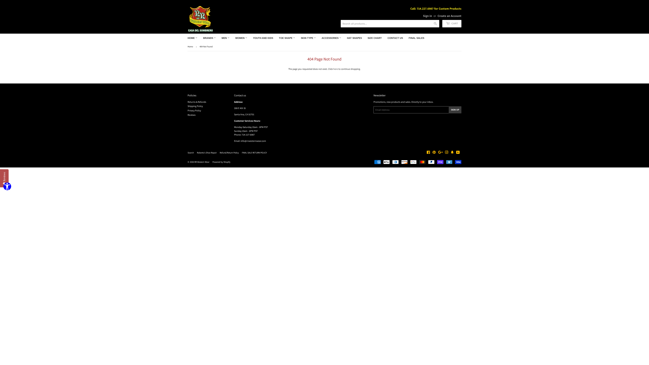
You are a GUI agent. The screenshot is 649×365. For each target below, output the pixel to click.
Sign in (427, 16)
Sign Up (455, 110)
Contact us (395, 38)
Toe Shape (286, 38)
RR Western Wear (201, 162)
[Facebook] (428, 152)
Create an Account (449, 16)
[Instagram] (446, 152)
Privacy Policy (194, 110)
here (335, 68)
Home (191, 38)
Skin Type (307, 38)
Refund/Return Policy (229, 152)
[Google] (440, 152)
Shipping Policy (195, 106)
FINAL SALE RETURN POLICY (254, 152)
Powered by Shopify (221, 162)
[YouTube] (458, 152)
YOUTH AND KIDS (263, 38)
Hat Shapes (354, 38)
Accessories (330, 38)
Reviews (192, 114)
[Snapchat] (452, 152)
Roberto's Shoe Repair (207, 152)
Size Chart (375, 38)
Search (191, 152)
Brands (208, 38)
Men (224, 38)
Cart (454, 23)
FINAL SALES (416, 38)
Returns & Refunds (197, 101)
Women (240, 38)
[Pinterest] (434, 152)
